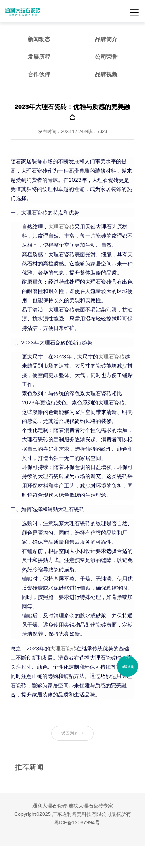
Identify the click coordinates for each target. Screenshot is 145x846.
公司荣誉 (106, 57)
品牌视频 (106, 74)
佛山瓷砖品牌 (83, 833)
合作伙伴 (39, 74)
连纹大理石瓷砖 (117, 829)
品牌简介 (106, 39)
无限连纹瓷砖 (25, 833)
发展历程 (39, 57)
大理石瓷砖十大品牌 (82, 829)
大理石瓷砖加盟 (54, 833)
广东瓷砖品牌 (48, 829)
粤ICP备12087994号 (77, 822)
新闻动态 (39, 39)
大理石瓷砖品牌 (112, 833)
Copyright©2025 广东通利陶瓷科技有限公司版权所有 (72, 814)
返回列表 (72, 733)
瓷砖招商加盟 (86, 838)
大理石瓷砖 (61, 226)
